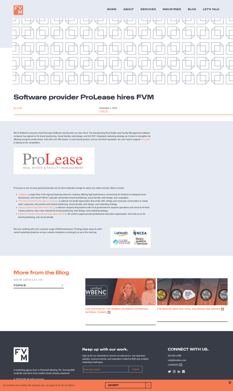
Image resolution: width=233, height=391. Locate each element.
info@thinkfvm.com (177, 360)
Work (112, 9)
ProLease (145, 139)
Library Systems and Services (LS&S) (36, 207)
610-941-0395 (174, 356)
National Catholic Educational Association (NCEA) (42, 214)
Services (148, 9)
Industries (172, 9)
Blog (192, 9)
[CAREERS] (180, 365)
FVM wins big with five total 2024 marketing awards (189, 309)
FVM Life (103, 111)
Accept (113, 385)
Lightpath (22, 194)
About (128, 9)
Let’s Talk (211, 9)
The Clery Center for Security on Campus (38, 201)
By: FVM (18, 108)
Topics (19, 285)
